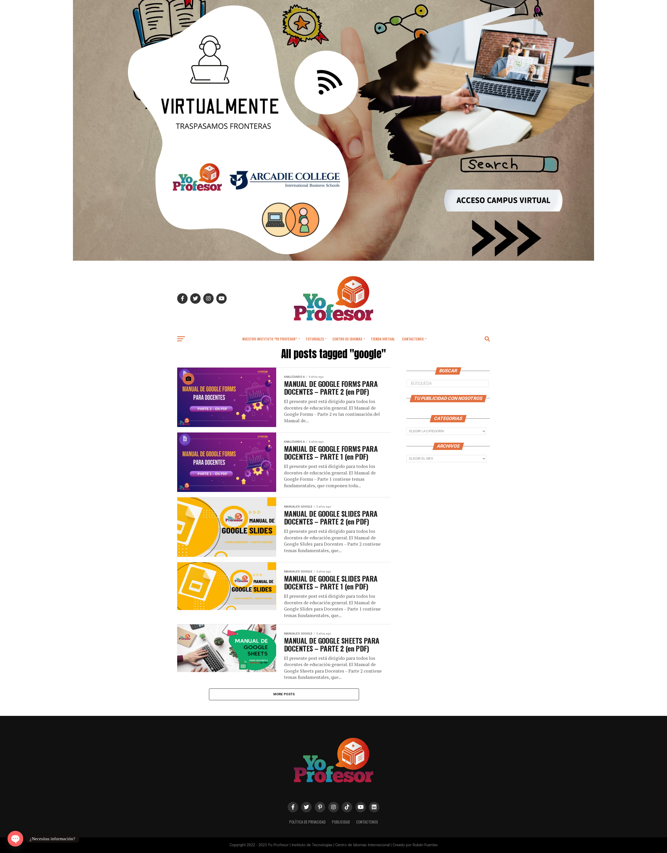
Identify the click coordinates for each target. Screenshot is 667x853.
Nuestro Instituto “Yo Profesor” (269, 339)
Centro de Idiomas (347, 339)
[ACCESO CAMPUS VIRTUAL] (333, 259)
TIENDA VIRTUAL (383, 339)
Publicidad (341, 822)
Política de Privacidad (307, 822)
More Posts (284, 694)
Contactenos (413, 339)
